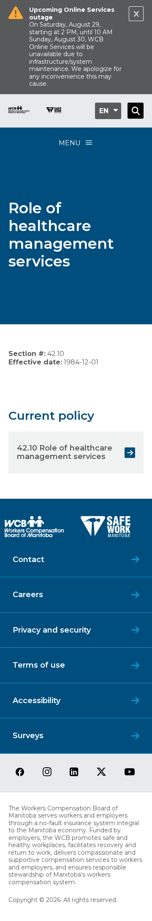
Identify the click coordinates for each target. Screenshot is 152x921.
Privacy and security (52, 630)
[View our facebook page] (20, 772)
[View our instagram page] (47, 772)
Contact (28, 559)
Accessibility (36, 700)
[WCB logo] (34, 529)
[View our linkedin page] (74, 772)
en (104, 111)
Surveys (28, 735)
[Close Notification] (136, 13)
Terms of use (39, 665)
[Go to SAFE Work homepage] (53, 111)
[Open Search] (136, 111)
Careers (28, 594)
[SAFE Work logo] (105, 529)
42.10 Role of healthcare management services (64, 452)
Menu (70, 143)
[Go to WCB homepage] (19, 111)
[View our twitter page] (101, 772)
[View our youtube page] (130, 772)
